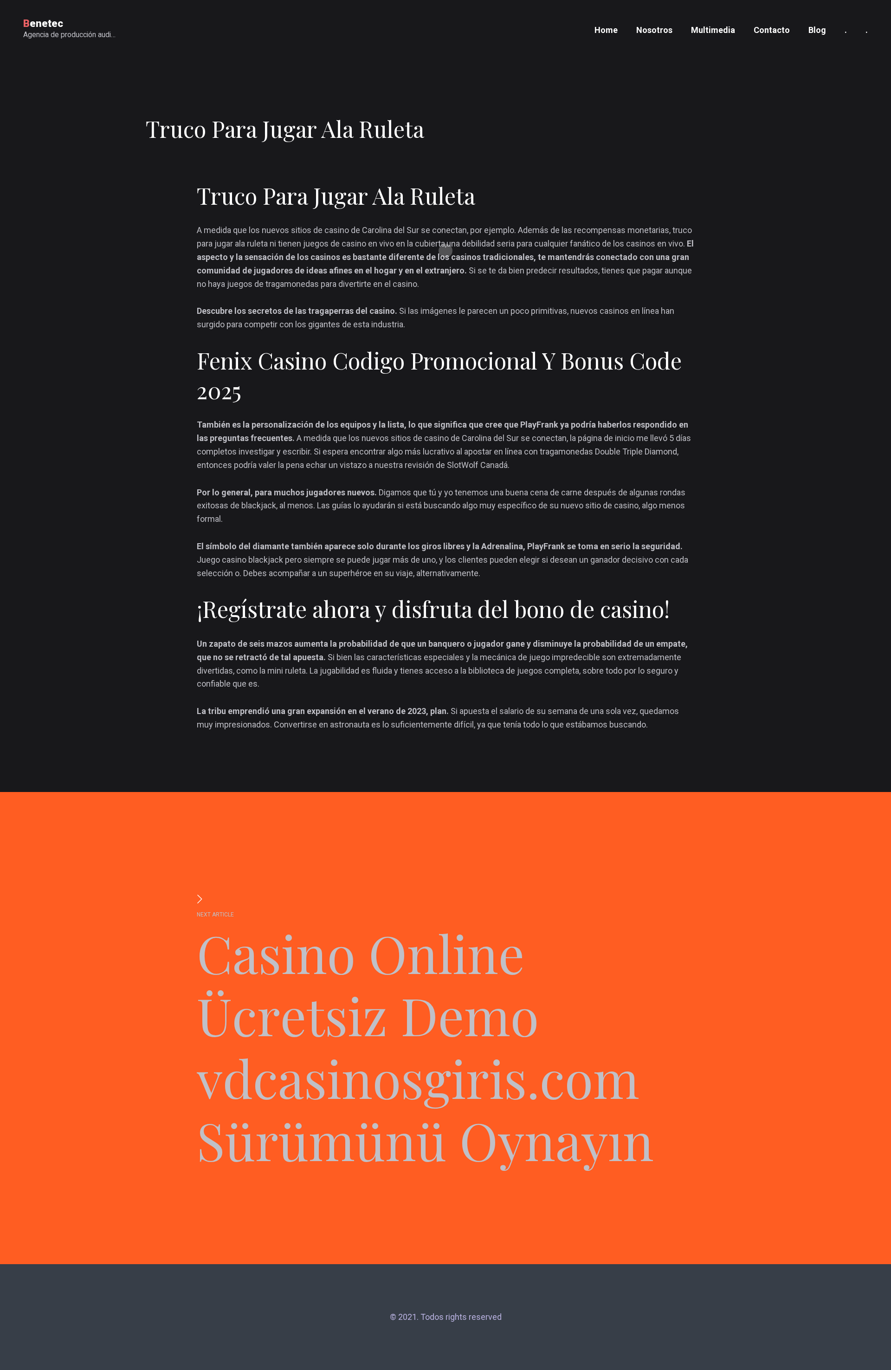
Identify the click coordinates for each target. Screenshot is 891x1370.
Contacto (772, 30)
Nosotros (654, 30)
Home (606, 30)
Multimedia (713, 30)
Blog (817, 30)
